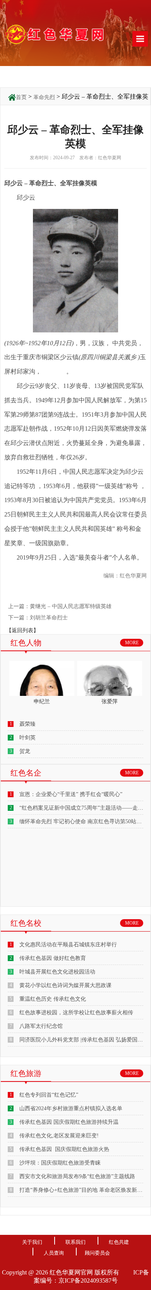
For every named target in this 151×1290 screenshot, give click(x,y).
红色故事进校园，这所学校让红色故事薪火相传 (76, 1012)
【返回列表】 (22, 630)
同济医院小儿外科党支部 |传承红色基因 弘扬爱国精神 (83, 1040)
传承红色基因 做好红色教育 (52, 958)
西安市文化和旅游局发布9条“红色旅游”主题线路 (77, 1176)
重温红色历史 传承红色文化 (52, 999)
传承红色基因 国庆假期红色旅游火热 (64, 1149)
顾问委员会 (97, 1253)
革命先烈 (44, 97)
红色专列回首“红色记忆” (48, 1095)
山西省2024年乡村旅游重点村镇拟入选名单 (70, 1108)
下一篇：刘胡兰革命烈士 (38, 618)
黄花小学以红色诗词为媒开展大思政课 (65, 985)
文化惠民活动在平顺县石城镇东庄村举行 (68, 945)
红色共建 (119, 1242)
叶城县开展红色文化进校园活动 (57, 972)
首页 (21, 97)
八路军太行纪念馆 (41, 1026)
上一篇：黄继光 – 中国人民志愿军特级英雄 (60, 606)
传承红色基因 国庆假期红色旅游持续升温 (68, 1122)
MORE (132, 642)
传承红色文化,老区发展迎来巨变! (59, 1136)
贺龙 (24, 751)
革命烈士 (53, 371)
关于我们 (32, 1242)
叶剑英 (27, 738)
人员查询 (54, 1253)
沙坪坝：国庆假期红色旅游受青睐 (60, 1163)
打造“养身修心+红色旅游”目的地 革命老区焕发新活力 (83, 1190)
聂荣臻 (27, 724)
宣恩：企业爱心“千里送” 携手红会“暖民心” (70, 794)
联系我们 (75, 1242)
